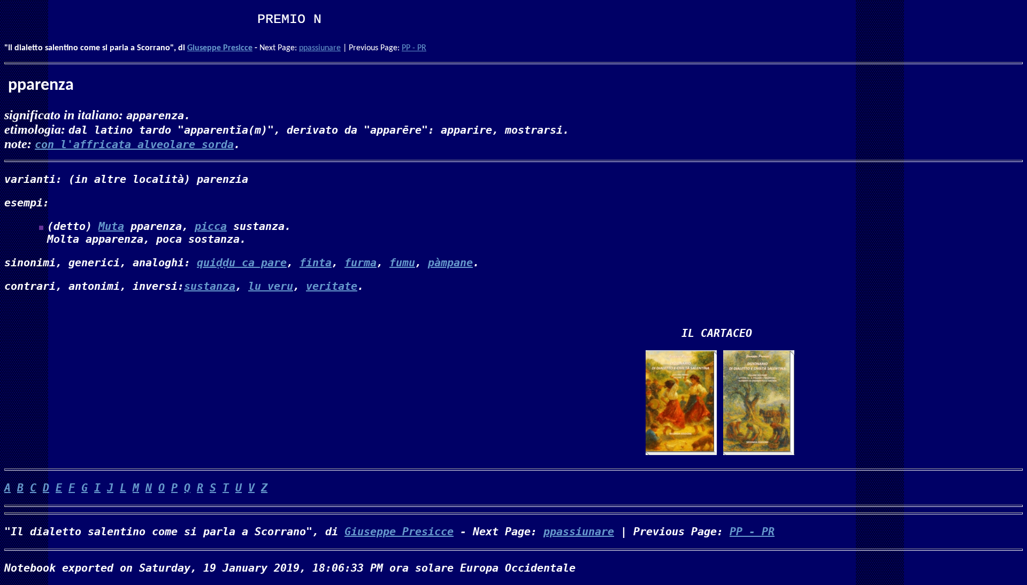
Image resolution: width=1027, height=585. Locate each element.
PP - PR (414, 48)
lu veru (270, 286)
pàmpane (450, 262)
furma (360, 262)
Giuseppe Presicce (219, 48)
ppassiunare (320, 48)
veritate (331, 286)
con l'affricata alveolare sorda (134, 144)
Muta (111, 226)
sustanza (209, 286)
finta (316, 262)
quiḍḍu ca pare (242, 262)
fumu (402, 262)
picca (211, 226)
